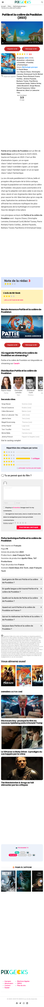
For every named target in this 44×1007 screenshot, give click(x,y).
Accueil (3, 6)
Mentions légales (23, 981)
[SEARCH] (42, 2)
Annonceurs (9, 983)
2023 (26, 58)
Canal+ (17, 363)
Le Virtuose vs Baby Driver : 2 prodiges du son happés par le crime (21, 752)
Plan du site (21, 985)
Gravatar (16, 508)
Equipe (7, 987)
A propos (8, 981)
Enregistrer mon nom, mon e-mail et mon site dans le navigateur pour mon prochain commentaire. (22, 517)
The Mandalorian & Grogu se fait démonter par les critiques (17, 783)
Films (9, 6)
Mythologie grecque (19, 6)
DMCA (19, 983)
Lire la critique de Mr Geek (13, 300)
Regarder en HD (12, 49)
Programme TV (23, 848)
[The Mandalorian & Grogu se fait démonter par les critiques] (22, 768)
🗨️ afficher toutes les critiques (29, 468)
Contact (7, 985)
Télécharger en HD (31, 49)
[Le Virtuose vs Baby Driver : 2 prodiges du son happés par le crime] (22, 737)
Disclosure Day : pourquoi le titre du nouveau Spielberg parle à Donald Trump (22, 721)
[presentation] (41, 382)
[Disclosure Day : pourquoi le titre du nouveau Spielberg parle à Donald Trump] (22, 706)
